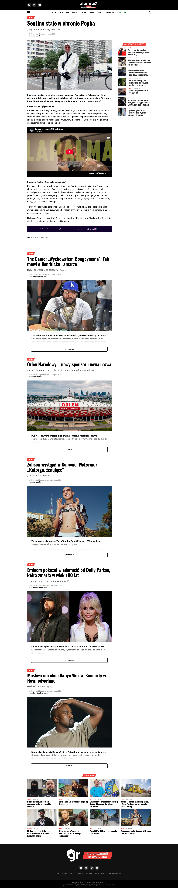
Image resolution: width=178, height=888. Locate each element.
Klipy (67, 12)
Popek (34, 237)
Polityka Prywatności (115, 874)
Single (61, 12)
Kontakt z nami (121, 12)
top (46, 237)
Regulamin (88, 874)
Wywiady (74, 12)
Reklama (72, 874)
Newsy (54, 12)
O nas (57, 874)
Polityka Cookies (100, 874)
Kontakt (80, 874)
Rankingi (91, 12)
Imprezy (99, 12)
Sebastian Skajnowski (40, 276)
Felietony (83, 12)
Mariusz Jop (37, 36)
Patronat (65, 874)
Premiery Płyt (110, 12)
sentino (41, 237)
